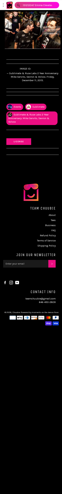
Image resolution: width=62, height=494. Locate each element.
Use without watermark (22, 134)
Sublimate (38, 106)
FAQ (53, 230)
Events (17, 106)
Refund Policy (48, 235)
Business (50, 225)
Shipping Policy (47, 245)
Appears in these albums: (22, 100)
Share (13, 53)
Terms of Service (46, 240)
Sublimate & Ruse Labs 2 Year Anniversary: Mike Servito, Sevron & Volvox (28, 118)
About (52, 215)
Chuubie (16, 312)
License (22, 141)
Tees (53, 220)
